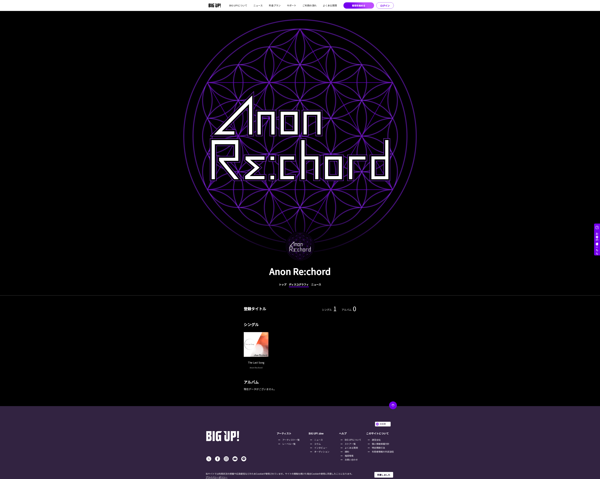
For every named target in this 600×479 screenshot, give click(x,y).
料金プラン (275, 5)
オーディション (321, 451)
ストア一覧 (350, 443)
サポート (291, 5)
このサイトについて (377, 433)
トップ (282, 284)
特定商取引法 (378, 447)
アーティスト (284, 433)
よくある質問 (330, 5)
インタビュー (320, 447)
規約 (347, 451)
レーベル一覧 (288, 443)
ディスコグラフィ (299, 284)
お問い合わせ (351, 459)
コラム (317, 443)
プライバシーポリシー (217, 477)
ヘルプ (343, 433)
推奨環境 (349, 455)
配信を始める (358, 5)
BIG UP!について (238, 5)
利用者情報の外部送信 (383, 451)
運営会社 (376, 439)
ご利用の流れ (309, 5)
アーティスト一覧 (291, 439)
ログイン (385, 5)
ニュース (258, 5)
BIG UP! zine (316, 433)
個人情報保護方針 (380, 443)
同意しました (383, 474)
